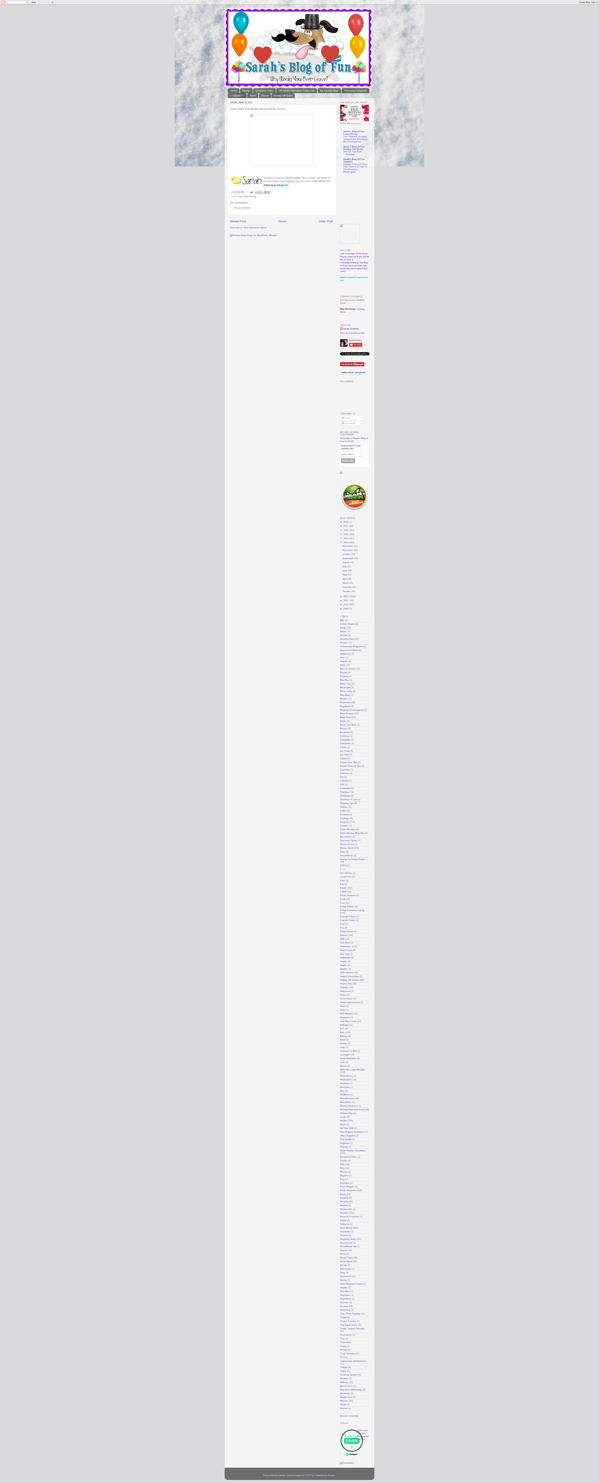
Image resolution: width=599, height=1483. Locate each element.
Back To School (347, 669)
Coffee (343, 811)
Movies (343, 1121)
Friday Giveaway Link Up (352, 910)
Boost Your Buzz (348, 725)
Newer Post (238, 221)
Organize (344, 1143)
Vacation (344, 1378)
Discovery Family (348, 840)
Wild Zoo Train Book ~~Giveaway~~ (352, 153)
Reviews (344, 1213)
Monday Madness (349, 1106)
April (345, 579)
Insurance (345, 1017)
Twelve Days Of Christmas (353, 1361)
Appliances (345, 654)
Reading (344, 1198)
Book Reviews (347, 713)
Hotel (342, 1010)
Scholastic (345, 1231)
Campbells (345, 743)
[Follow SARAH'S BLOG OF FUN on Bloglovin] (276, 186)
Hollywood (345, 991)
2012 (346, 596)
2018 (346, 522)
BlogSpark (345, 706)
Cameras (344, 736)
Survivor (344, 1306)
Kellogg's (344, 1025)
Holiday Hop (346, 984)
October (347, 554)
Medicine (344, 1083)
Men (342, 1091)
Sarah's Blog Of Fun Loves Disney (354, 132)
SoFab (343, 1265)
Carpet (343, 758)
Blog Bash (345, 695)
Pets (342, 1168)
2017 (346, 526)
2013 (346, 542)
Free (240, 196)
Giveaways (345, 946)
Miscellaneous (347, 1098)
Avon (342, 657)
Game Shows (346, 931)
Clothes (344, 807)
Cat (341, 777)
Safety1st (344, 1224)
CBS (342, 784)
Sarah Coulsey (292, 178)
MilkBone (344, 1094)
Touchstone (346, 1335)
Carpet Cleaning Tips (350, 766)
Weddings (345, 1393)
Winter (343, 1404)
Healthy (344, 969)
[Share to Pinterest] (268, 192)
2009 (346, 609)
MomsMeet (345, 1102)
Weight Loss (346, 1397)
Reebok (344, 1205)
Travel (253, 95)
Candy (343, 747)
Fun (342, 928)
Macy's (343, 1066)
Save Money (250, 196)
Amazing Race (347, 639)
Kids (342, 1032)
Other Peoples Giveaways (353, 1150)
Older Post (326, 221)
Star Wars (345, 1291)
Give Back (345, 943)
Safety (343, 1220)
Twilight (343, 1367)
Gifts (342, 939)
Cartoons (344, 773)
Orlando (344, 1147)
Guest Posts (346, 950)
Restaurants (346, 1209)
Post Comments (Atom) (255, 227)
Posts (347, 418)
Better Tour (345, 684)
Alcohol (343, 635)
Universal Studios (348, 1375)
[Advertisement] (359, 198)
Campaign (345, 740)
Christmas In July (348, 799)
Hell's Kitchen (346, 973)
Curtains (344, 826)
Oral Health (345, 1139)
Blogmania (345, 702)
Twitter (343, 1371)
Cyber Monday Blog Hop (352, 833)
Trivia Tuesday (347, 1353)
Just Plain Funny (348, 1021)
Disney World (346, 848)
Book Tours (345, 717)
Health (343, 965)
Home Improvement (350, 1002)
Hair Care (345, 954)
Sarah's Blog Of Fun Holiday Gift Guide (354, 148)
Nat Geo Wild (346, 1128)
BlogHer (344, 699)
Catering (344, 781)
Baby (342, 665)
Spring (343, 1280)
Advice (343, 631)
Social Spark (346, 1261)
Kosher (343, 1043)
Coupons (344, 822)
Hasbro (343, 961)
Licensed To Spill (348, 1051)
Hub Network (346, 1014)
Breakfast (344, 732)
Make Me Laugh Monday (352, 1070)
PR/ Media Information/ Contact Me (297, 90)
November (348, 550)
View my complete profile (352, 333)
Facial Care (345, 877)
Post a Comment (242, 208)
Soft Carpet (345, 1269)
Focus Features (348, 895)
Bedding (344, 676)
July (345, 566)
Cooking (344, 818)
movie (343, 1117)
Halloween (345, 958)
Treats (343, 1346)
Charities (344, 792)
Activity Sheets (347, 624)
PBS (342, 1164)
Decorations (346, 837)
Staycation (345, 1295)
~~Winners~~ (237, 95)
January (347, 591)
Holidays (344, 987)
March (346, 583)
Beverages (345, 687)
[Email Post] (251, 192)
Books (343, 721)
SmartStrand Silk (348, 1246)
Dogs (342, 852)
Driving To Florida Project (352, 859)
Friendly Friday (347, 920)
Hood (342, 1006)
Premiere (344, 1183)
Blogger (331, 1475)
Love (342, 1062)
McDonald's (346, 1080)
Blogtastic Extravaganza (352, 710)
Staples (343, 1287)
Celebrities (345, 788)
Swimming (345, 1310)
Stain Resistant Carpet (351, 1284)
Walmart (344, 1382)
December (348, 546)
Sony (342, 1272)
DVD (342, 865)
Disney (264, 95)
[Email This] (256, 192)
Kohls (343, 1040)
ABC (342, 620)
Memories (345, 1087)
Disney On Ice (347, 844)
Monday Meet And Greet (352, 1109)
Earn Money (346, 873)
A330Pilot (309, 1475)
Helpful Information (349, 976)
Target (343, 1317)
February (347, 587)
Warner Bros (346, 1386)
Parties (343, 1160)
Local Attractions (348, 1058)
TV (341, 1357)
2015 (346, 534)
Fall (342, 884)
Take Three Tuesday (350, 1314)
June (345, 571)
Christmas (345, 796)
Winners (344, 1401)
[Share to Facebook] (265, 192)
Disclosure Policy (264, 90)
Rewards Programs (349, 1216)
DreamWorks (346, 855)
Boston (343, 728)
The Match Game (348, 1325)
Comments (349, 423)
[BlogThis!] (259, 192)
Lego (342, 1047)
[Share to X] (262, 192)
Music (343, 1124)
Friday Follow (346, 906)
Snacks (343, 1250)
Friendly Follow (347, 917)
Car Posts (345, 751)
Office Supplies (347, 1136)
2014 (346, 538)
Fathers (344, 892)
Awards (246, 90)
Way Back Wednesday (351, 1390)
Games (343, 935)
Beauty (343, 672)
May (345, 575)
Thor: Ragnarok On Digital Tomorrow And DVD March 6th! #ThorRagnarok (355, 139)
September (348, 558)
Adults (343, 628)
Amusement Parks (349, 650)
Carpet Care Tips (348, 762)
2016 (346, 530)
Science (344, 1235)
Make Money (346, 1076)
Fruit (342, 924)
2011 (346, 600)
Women (344, 1408)
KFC (342, 1029)
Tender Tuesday (348, 1321)
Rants (343, 1194)
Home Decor (346, 999)
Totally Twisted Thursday (352, 1328)
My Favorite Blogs (329, 90)
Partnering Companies (355, 90)
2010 (346, 604)
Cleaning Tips (346, 803)
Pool (342, 1179)
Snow (343, 1254)
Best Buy (344, 680)
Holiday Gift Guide (283, 95)
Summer (344, 1302)
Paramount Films (348, 1157)
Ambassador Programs (351, 646)
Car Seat (344, 755)
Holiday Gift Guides (349, 980)
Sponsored (345, 1276)
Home (234, 90)
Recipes (344, 1202)
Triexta (343, 1350)
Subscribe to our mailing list (351, 447)
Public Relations (348, 1190)
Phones (344, 1172)
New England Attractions (352, 1132)
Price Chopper (347, 1187)
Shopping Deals (348, 1239)
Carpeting (345, 770)
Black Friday (346, 691)
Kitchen (343, 1036)
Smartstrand (346, 1243)
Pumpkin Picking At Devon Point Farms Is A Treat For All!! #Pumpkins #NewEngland (355, 168)
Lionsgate (345, 1055)
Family (343, 888)
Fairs (342, 880)
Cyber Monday (347, 829)
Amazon (344, 643)
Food (342, 899)
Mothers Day (346, 1113)
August (346, 562)
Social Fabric (346, 1258)
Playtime (344, 1175)
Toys (342, 1338)
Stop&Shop (345, 1299)
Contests (344, 814)
